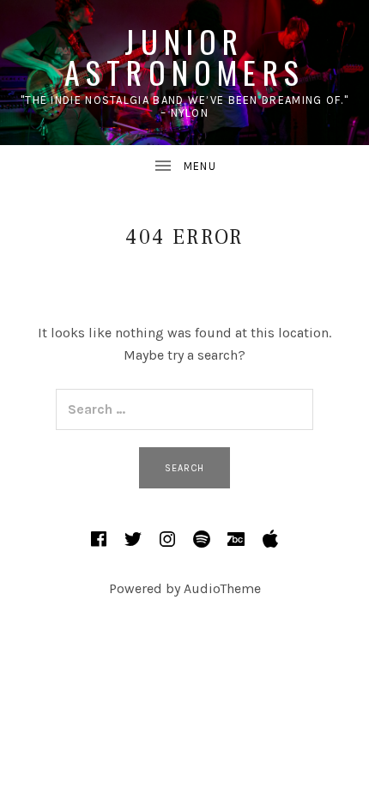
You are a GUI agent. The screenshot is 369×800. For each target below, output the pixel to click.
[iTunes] (270, 539)
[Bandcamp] (236, 539)
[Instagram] (167, 539)
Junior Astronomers (184, 56)
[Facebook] (98, 539)
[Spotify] (201, 539)
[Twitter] (133, 539)
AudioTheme (222, 588)
